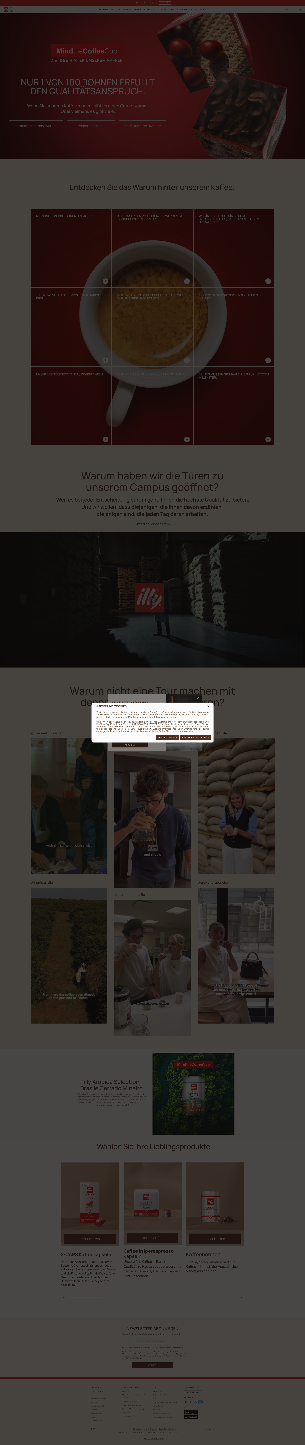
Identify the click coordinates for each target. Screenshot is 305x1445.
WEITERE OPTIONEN (167, 737)
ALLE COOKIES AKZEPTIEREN (195, 737)
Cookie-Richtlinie (186, 731)
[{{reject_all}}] (208, 706)
